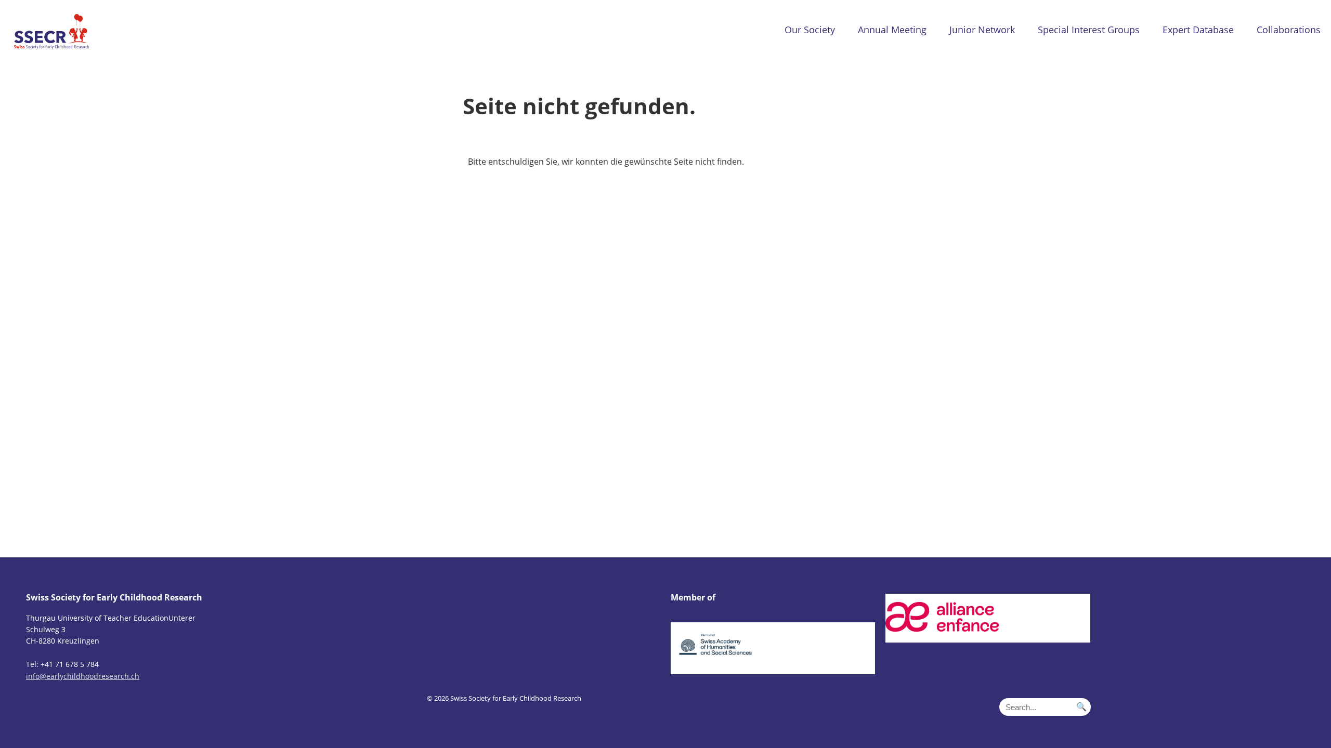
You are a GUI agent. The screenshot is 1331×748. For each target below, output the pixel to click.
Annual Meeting (892, 29)
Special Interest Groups (1089, 29)
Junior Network (982, 29)
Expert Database (1198, 29)
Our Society (810, 29)
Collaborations (1289, 29)
